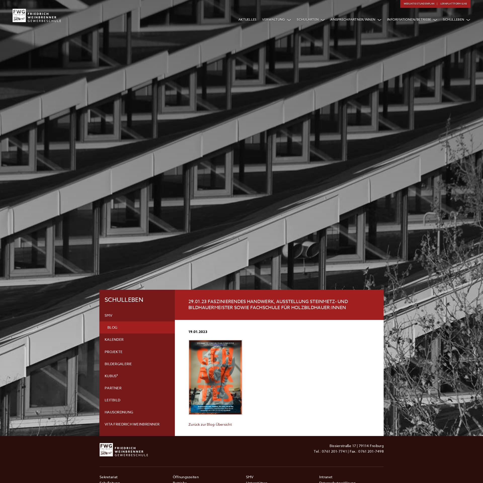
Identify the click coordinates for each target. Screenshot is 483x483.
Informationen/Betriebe (409, 19)
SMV (108, 315)
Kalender (114, 339)
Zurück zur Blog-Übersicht (210, 424)
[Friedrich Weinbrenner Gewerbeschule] (124, 446)
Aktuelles (247, 19)
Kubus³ (111, 375)
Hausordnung (119, 412)
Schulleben (453, 19)
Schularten (308, 19)
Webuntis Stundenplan (419, 4)
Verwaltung (273, 19)
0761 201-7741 (334, 451)
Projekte (114, 351)
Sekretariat (108, 476)
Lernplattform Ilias (453, 4)
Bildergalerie (118, 363)
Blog (112, 327)
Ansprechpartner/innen (353, 19)
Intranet (325, 476)
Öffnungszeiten (186, 476)
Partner (113, 387)
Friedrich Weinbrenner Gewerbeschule (37, 15)
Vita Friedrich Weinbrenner (132, 424)
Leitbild (112, 400)
